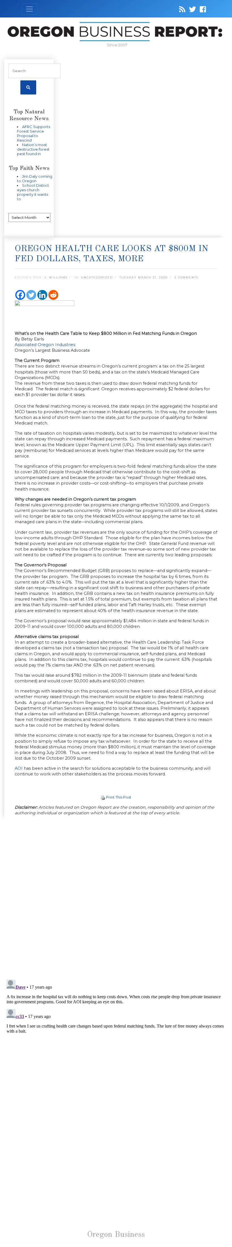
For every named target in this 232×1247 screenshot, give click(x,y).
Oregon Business (116, 1235)
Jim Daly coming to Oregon (34, 178)
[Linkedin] (42, 295)
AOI (19, 768)
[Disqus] (116, 898)
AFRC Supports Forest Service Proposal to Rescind (33, 133)
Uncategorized (97, 277)
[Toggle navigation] (29, 9)
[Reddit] (53, 295)
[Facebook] (20, 295)
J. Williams (56, 277)
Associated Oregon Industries (45, 344)
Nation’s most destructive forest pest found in (33, 149)
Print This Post (118, 797)
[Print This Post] (103, 797)
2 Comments (186, 277)
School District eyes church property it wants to (33, 192)
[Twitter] (31, 295)
